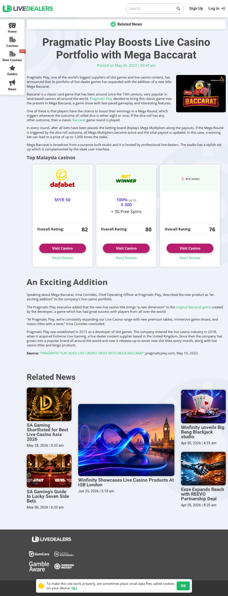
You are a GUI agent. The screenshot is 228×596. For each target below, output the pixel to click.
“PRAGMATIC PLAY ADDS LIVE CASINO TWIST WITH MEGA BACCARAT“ (92, 353)
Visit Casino (62, 248)
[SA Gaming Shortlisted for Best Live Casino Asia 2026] (49, 404)
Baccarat (79, 120)
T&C (74, 588)
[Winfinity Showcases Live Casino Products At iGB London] (126, 440)
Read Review (62, 257)
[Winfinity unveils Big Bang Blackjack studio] (203, 406)
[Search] (178, 8)
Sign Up (196, 8)
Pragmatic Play (101, 98)
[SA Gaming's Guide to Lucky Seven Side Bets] (49, 471)
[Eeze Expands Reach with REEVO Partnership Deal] (203, 468)
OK (183, 585)
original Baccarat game (193, 307)
